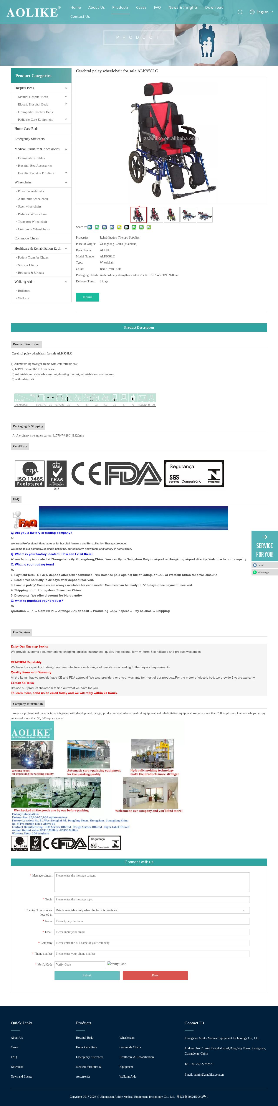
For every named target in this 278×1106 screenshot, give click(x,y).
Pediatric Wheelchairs (32, 214)
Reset (155, 975)
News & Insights (183, 7)
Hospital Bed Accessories (35, 165)
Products (120, 7)
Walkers (23, 298)
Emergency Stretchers (30, 139)
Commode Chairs (27, 238)
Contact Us (80, 16)
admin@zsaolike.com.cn (209, 1074)
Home (75, 7)
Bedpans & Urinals (31, 272)
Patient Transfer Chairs (33, 257)
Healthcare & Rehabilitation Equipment (42, 248)
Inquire (88, 297)
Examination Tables (31, 158)
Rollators (24, 290)
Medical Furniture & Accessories (37, 149)
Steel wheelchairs (29, 206)
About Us (96, 7)
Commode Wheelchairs (34, 229)
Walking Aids (24, 282)
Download (214, 7)
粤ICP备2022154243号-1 (192, 1096)
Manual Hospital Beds (33, 97)
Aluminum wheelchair (33, 199)
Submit (87, 975)
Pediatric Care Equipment (35, 119)
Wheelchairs (23, 182)
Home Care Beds (26, 128)
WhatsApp (263, 572)
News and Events (21, 1076)
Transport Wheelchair (32, 221)
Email (260, 565)
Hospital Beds (24, 88)
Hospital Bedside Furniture (36, 173)
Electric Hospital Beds (33, 104)
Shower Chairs (28, 265)
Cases (141, 7)
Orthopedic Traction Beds (35, 112)
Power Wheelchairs (31, 191)
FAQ (157, 7)
